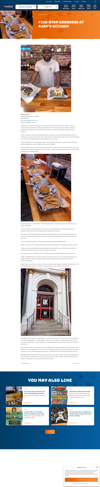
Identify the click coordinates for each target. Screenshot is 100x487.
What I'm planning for (26, 7)
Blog (92, 14)
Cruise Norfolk (67, 1)
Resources (57, 1)
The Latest (49, 1)
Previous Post (25, 363)
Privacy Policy (85, 483)
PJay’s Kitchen (47, 125)
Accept (81, 479)
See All (50, 431)
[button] (97, 467)
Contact (84, 1)
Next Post (75, 363)
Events (88, 8)
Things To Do (81, 8)
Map (95, 8)
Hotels (73, 8)
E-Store (77, 1)
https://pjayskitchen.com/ (31, 120)
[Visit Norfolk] (8, 6)
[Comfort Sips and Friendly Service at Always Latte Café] (27, 416)
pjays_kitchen (32, 122)
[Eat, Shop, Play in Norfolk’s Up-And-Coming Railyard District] (27, 395)
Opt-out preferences (78, 483)
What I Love (48, 7)
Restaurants (66, 8)
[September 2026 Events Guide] (72, 395)
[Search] (96, 2)
